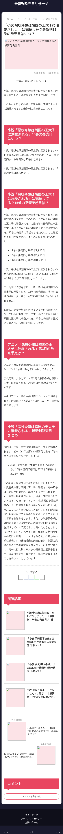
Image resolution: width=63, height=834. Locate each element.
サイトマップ (31, 815)
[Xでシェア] (21, 577)
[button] (42, 577)
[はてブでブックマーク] (31, 577)
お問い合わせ (31, 822)
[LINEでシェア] (37, 577)
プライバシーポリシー (31, 818)
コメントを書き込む (31, 796)
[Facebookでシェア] (26, 577)
